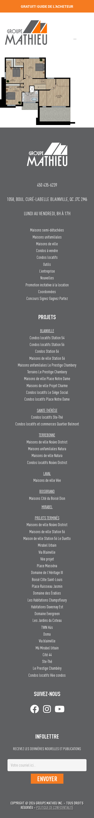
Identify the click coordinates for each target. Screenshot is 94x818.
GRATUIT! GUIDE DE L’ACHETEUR (47, 7)
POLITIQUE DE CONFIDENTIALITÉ (54, 807)
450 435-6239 (47, 185)
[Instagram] (47, 709)
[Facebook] (34, 709)
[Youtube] (59, 709)
